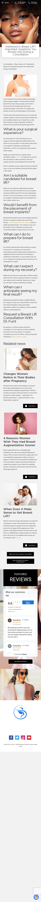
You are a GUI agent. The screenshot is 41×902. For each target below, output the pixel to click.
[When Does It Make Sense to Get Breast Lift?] (20, 495)
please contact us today (18, 337)
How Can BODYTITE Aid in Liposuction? (20, 561)
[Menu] (2, 2)
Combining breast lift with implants (19, 222)
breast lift (18, 157)
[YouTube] (29, 737)
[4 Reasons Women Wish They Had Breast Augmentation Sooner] (20, 424)
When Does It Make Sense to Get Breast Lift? (17, 513)
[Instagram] (23, 737)
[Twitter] (17, 737)
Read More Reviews (20, 661)
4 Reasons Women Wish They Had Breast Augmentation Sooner (19, 442)
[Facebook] (11, 737)
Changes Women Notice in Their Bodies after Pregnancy (19, 377)
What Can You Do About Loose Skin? (20, 554)
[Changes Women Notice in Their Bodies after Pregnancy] (20, 360)
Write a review (28, 602)
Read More (32, 406)
